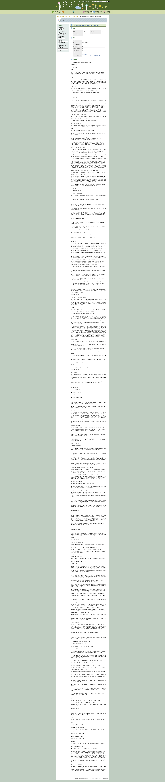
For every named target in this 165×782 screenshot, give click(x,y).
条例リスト (74, 16)
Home (58, 16)
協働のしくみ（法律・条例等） (65, 16)
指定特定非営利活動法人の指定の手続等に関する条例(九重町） (86, 25)
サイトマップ (78, 1)
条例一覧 (77, 16)
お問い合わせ (87, 1)
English (92, 1)
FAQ (74, 1)
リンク (83, 1)
